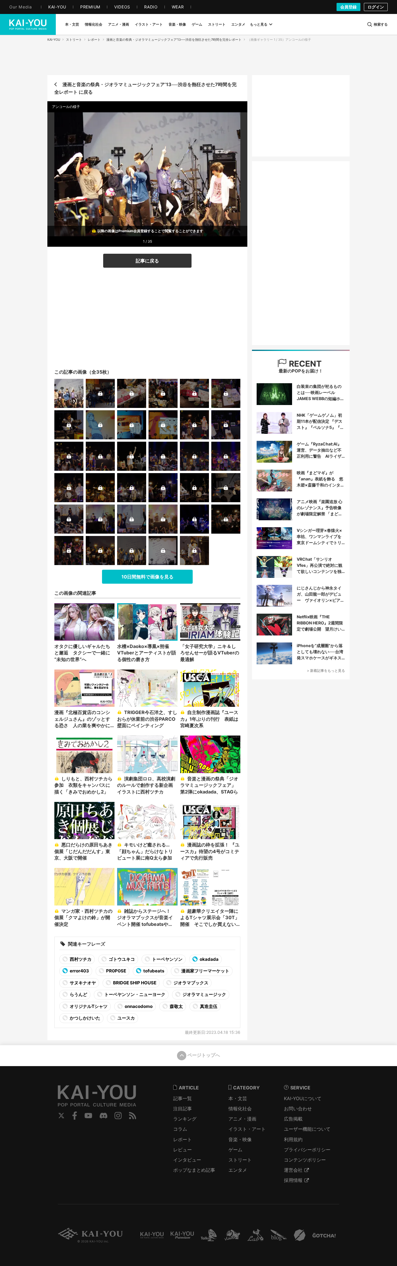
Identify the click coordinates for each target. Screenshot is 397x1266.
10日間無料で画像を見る (147, 577)
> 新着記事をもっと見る (326, 670)
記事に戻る (147, 261)
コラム (180, 1129)
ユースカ (126, 1018)
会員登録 (348, 6)
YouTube (88, 1115)
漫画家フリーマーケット (204, 971)
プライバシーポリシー (307, 1150)
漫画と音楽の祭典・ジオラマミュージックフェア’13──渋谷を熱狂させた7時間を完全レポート (174, 40)
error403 (79, 971)
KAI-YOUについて (302, 1098)
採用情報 (293, 1180)
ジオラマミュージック (204, 994)
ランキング (184, 1119)
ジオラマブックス (190, 983)
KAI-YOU (53, 40)
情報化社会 (240, 1108)
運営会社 (293, 1170)
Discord (103, 1115)
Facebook (74, 1115)
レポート (94, 40)
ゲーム (235, 1150)
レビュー (182, 1150)
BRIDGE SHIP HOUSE (134, 983)
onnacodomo (138, 1006)
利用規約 (293, 1139)
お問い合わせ (298, 1108)
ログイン (376, 6)
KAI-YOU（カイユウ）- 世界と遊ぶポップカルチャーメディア (28, 24)
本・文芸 (237, 1098)
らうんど (78, 994)
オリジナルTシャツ (88, 1006)
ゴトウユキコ (121, 959)
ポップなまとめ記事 (194, 1170)
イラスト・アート (247, 1129)
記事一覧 (182, 1098)
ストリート (74, 40)
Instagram (118, 1115)
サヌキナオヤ (82, 983)
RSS (132, 1115)
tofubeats (153, 971)
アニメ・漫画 (242, 1119)
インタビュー (187, 1160)
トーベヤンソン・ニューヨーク (134, 994)
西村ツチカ (80, 959)
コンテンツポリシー (305, 1160)
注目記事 (182, 1108)
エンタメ (237, 1170)
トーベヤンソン (167, 959)
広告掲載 (293, 1119)
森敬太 (176, 1006)
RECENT (304, 364)
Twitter (61, 1115)
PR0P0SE (115, 971)
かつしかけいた (84, 1018)
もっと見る (258, 24)
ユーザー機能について (307, 1129)
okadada (209, 959)
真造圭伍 (208, 1006)
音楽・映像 (240, 1139)
